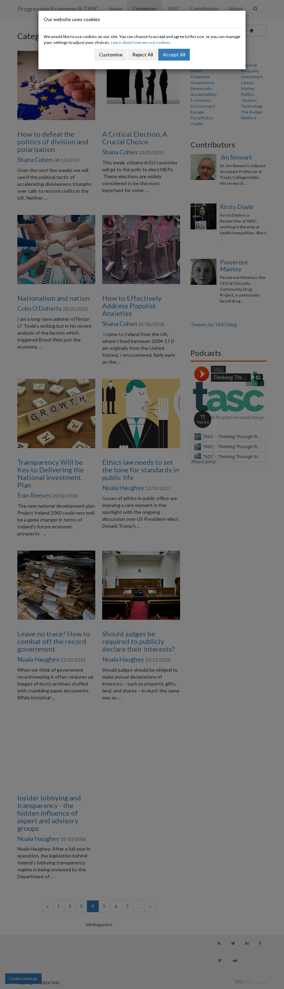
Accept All (174, 54)
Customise (111, 54)
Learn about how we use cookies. (141, 42)
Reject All (142, 54)
